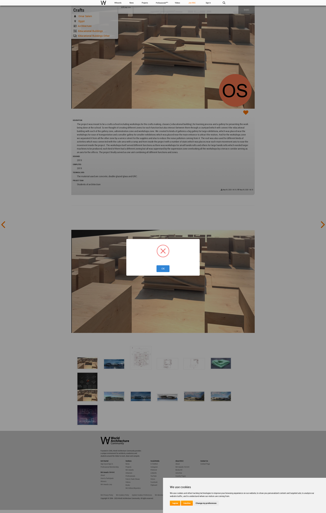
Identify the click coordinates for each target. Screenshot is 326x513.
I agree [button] (175, 503)
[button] (224, 3)
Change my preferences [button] (206, 503)
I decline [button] (187, 503)
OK (163, 268)
